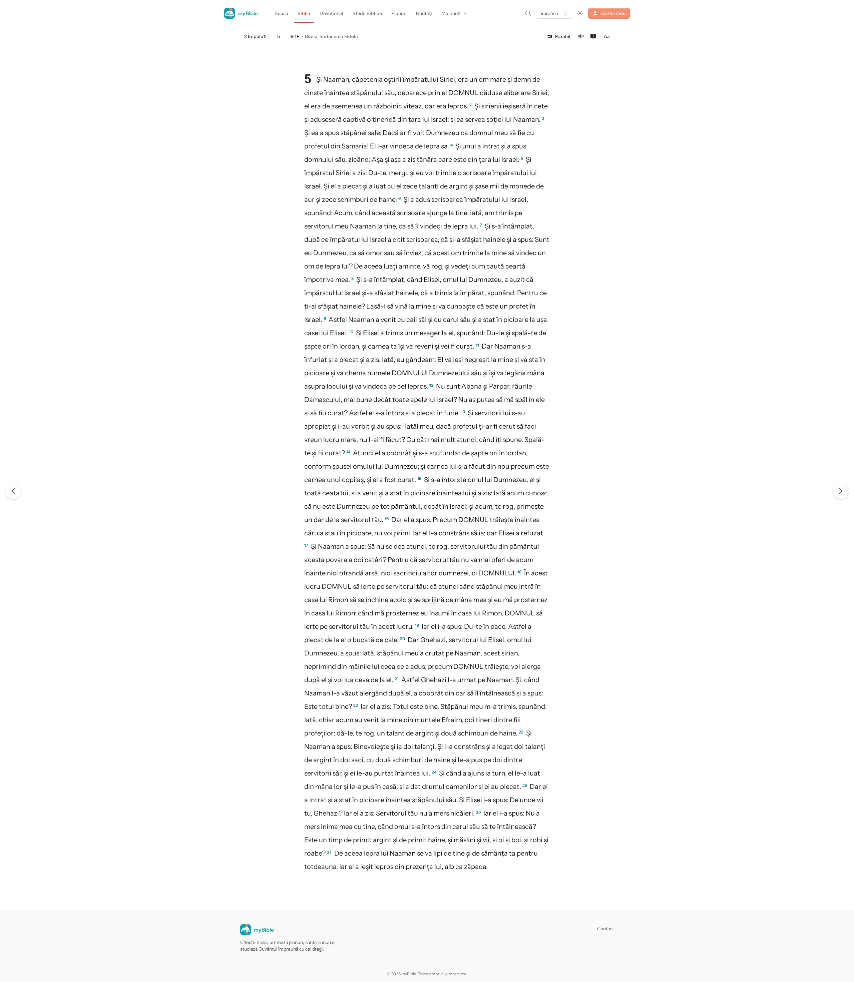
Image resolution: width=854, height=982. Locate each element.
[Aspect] (580, 13)
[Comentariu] (593, 36)
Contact (605, 929)
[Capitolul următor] (841, 491)
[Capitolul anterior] (13, 491)
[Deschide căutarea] (528, 13)
